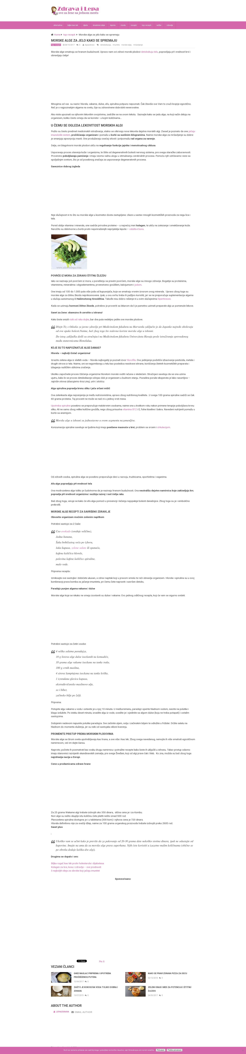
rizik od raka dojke (79, 319)
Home (57, 34)
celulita (133, 229)
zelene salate (78, 548)
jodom (138, 284)
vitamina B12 (130, 409)
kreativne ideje (99, 25)
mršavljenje (138, 45)
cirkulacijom (163, 427)
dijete (85, 25)
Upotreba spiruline (61, 405)
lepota (112, 25)
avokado (66, 531)
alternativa (58, 25)
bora (141, 229)
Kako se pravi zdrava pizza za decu (167, 973)
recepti (134, 25)
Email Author (83, 1012)
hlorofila (131, 360)
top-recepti (146, 25)
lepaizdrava (89, 45)
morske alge (126, 45)
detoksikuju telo (149, 51)
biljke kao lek (73, 25)
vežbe (158, 25)
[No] (243, 1050)
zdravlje (170, 25)
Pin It (101, 961)
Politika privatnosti (174, 1050)
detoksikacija (105, 45)
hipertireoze (164, 298)
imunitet (116, 45)
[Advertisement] (123, 80)
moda (123, 25)
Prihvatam (160, 1050)
